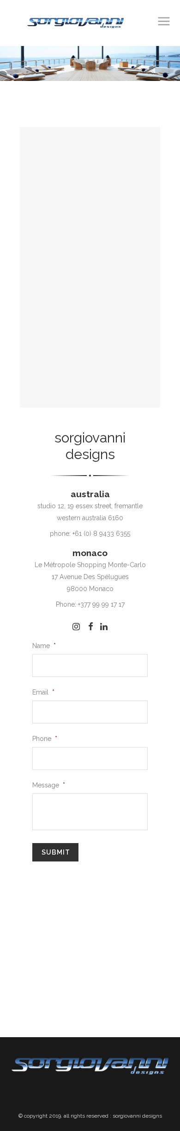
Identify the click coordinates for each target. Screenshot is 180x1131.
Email (43, 692)
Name (44, 645)
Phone (44, 738)
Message (48, 785)
